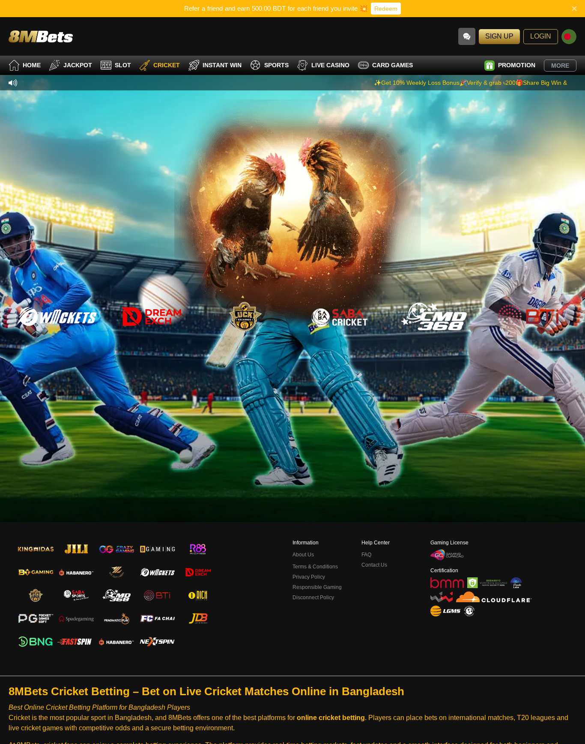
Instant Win (222, 65)
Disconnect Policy (313, 598)
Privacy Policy (308, 577)
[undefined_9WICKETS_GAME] (57, 316)
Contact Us (374, 565)
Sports (276, 65)
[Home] (41, 36)
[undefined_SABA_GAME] (339, 316)
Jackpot (77, 65)
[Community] (466, 36)
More (560, 65)
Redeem (385, 8)
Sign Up (499, 36)
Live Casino (330, 65)
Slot (123, 65)
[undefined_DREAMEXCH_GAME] (151, 316)
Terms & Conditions (315, 567)
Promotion (516, 65)
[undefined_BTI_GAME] (528, 316)
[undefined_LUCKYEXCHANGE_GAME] (245, 316)
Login (540, 36)
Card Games (392, 65)
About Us (303, 555)
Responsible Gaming (317, 587)
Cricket (166, 65)
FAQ (366, 555)
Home (32, 65)
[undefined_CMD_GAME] (434, 316)
